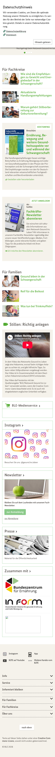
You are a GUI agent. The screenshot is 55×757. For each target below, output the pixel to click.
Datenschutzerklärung (16, 31)
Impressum (11, 34)
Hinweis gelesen (42, 42)
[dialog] (27, 378)
